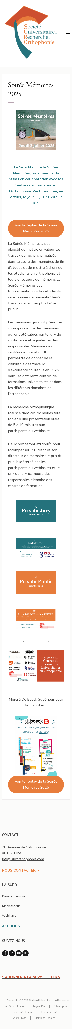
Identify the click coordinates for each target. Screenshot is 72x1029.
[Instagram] (25, 953)
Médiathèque (11, 906)
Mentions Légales (45, 1018)
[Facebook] (5, 953)
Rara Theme (26, 1012)
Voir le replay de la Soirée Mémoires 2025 (36, 228)
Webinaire (9, 915)
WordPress (19, 1018)
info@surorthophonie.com (23, 859)
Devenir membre (13, 896)
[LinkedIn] (12, 953)
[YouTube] (19, 953)
